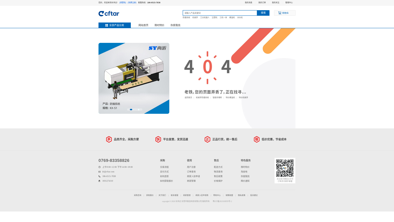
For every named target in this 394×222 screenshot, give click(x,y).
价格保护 (218, 181)
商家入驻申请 (193, 176)
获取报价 (150, 195)
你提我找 (175, 25)
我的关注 (275, 3)
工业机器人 (204, 17)
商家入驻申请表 (201, 195)
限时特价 (159, 25)
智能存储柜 (217, 98)
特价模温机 (230, 98)
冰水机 (240, 17)
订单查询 (191, 172)
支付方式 (164, 172)
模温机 (232, 17)
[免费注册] (132, 3)
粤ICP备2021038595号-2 (222, 201)
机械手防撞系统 (202, 98)
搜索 (263, 12)
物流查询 (218, 172)
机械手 (195, 17)
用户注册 (191, 167)
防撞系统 (186, 17)
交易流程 (164, 167)
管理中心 (289, 3)
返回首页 (188, 98)
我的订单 (262, 3)
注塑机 (214, 17)
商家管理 (191, 181)
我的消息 (248, 3)
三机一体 (223, 17)
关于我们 (162, 195)
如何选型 (164, 176)
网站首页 (143, 25)
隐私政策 (241, 195)
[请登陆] (122, 3)
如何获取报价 (166, 181)
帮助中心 (217, 195)
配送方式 (218, 167)
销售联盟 (229, 195)
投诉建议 (254, 195)
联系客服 (174, 195)
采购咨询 (137, 195)
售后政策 (218, 176)
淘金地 (244, 172)
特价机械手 (243, 98)
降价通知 (245, 181)
